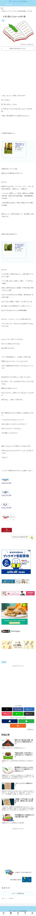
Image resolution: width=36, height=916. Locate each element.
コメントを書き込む (18, 893)
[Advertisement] (18, 72)
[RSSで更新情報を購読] (18, 726)
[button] (29, 714)
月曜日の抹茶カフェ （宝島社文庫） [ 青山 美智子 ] (19, 145)
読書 (4, 662)
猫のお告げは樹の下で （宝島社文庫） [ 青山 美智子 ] (19, 246)
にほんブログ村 (6, 483)
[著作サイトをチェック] (10, 721)
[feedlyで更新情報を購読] (26, 721)
